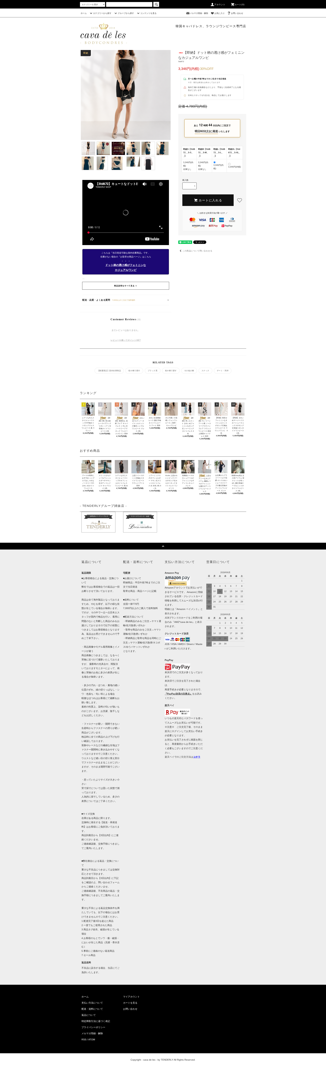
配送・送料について (92, 1009)
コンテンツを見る (148, 13)
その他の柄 (189, 371)
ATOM (91, 1039)
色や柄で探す (134, 371)
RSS (84, 1039)
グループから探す (126, 13)
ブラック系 (153, 371)
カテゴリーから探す (102, 13)
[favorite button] (239, 200)
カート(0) (239, 4)
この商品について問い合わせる (197, 251)
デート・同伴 (223, 371)
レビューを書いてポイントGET (126, 340)
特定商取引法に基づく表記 (96, 1021)
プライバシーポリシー (93, 1027)
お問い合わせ (237, 13)
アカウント (219, 4)
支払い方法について (92, 1002)
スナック (205, 371)
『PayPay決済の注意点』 (178, 693)
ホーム (84, 13)
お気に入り (219, 13)
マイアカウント (131, 996)
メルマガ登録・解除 (199, 13)
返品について (89, 1015)
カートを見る (130, 1002)
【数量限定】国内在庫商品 (109, 371)
